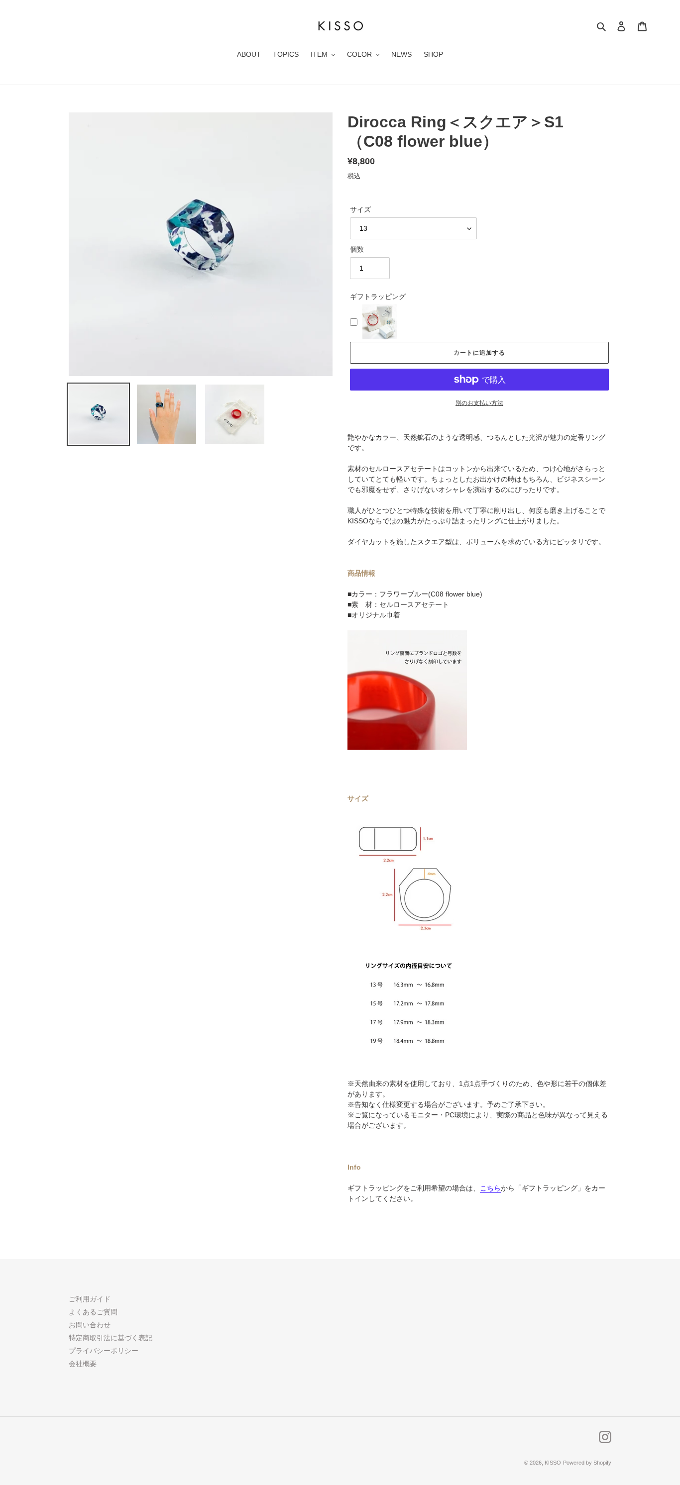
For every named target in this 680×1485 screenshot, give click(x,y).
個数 (357, 249)
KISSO (553, 1463)
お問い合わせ (90, 1325)
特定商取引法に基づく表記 (110, 1338)
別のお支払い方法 (479, 402)
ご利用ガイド (90, 1299)
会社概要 (83, 1364)
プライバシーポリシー (103, 1351)
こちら (490, 1188)
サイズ (360, 209)
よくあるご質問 (93, 1312)
